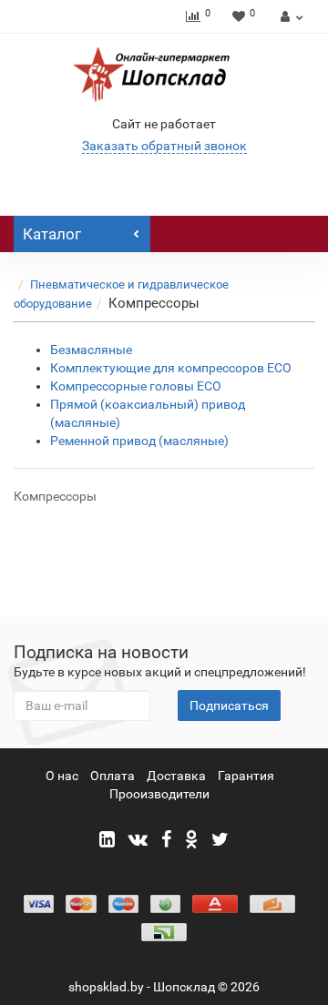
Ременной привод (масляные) (139, 440)
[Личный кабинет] (289, 16)
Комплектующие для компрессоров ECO (171, 367)
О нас (62, 775)
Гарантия (246, 775)
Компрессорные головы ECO (135, 386)
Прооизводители (159, 794)
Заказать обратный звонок (164, 145)
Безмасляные (91, 349)
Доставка (176, 775)
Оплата (112, 775)
